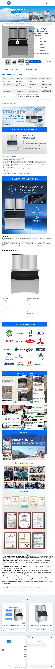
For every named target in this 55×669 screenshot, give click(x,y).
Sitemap (10, 665)
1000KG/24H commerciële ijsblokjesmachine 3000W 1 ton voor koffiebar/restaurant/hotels (13, 626)
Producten (8, 23)
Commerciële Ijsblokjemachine (18, 23)
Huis (3, 24)
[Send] (52, 666)
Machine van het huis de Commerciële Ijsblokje (15, 590)
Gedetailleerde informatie (11, 69)
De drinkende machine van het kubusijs (40, 590)
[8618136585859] (3, 650)
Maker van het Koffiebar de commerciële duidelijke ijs (26, 587)
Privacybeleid (4, 665)
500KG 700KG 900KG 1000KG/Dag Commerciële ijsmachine (41, 626)
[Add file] (28, 666)
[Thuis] (9, 641)
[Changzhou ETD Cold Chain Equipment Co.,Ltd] (9, 3)
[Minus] (51, 637)
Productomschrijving (31, 69)
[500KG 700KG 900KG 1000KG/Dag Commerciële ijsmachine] (41, 614)
